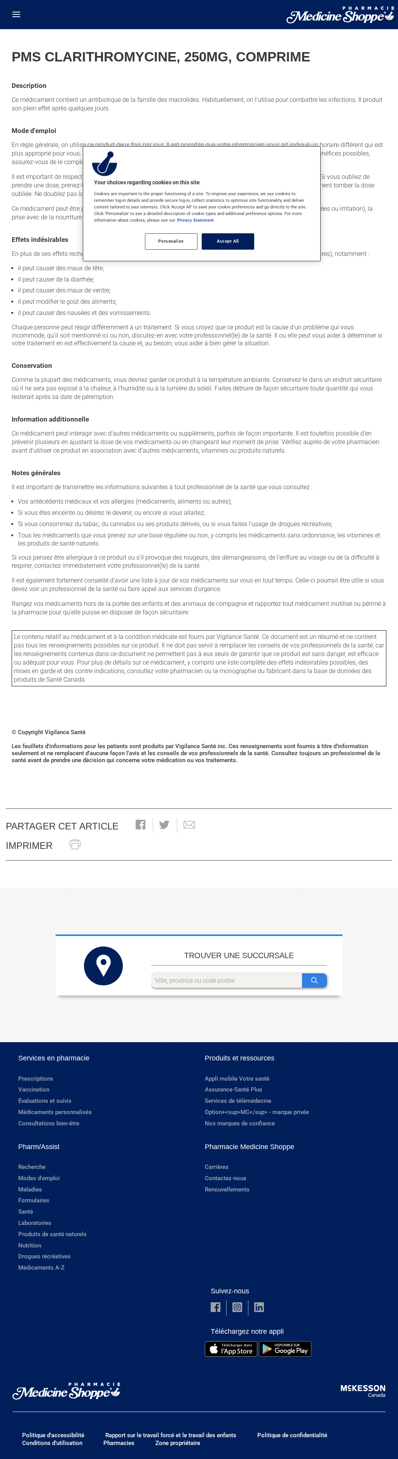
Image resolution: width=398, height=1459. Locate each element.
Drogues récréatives (44, 1256)
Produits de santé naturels (52, 1234)
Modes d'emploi (39, 1178)
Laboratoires (34, 1222)
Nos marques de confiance (240, 1123)
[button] (140, 825)
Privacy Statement (195, 220)
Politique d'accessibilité (53, 1435)
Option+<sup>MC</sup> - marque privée (257, 1112)
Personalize (170, 241)
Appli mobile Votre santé (237, 1078)
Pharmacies (118, 1443)
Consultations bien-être (48, 1123)
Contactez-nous (225, 1178)
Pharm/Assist (38, 1147)
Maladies (30, 1189)
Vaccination (33, 1089)
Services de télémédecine (238, 1100)
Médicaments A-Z (41, 1267)
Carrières (217, 1166)
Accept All (228, 241)
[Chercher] (314, 980)
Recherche (31, 1166)
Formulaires (33, 1200)
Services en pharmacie (53, 1058)
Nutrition (29, 1245)
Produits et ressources (239, 1058)
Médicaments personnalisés (55, 1112)
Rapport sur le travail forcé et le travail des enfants (170, 1435)
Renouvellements (227, 1189)
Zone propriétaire (177, 1443)
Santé (25, 1211)
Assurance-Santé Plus (233, 1089)
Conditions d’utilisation (52, 1443)
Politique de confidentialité (292, 1435)
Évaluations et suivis (45, 1100)
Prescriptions (35, 1078)
